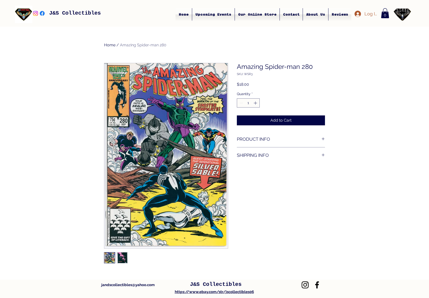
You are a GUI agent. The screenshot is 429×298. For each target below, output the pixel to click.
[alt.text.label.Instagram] (35, 13)
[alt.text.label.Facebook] (42, 13)
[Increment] (256, 103)
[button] (385, 13)
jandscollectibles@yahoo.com (128, 285)
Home (109, 45)
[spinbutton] (248, 103)
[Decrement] (241, 103)
